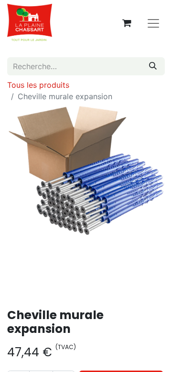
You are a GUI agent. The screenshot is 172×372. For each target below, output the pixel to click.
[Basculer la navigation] (153, 23)
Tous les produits (38, 85)
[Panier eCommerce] (126, 22)
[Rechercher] (153, 66)
